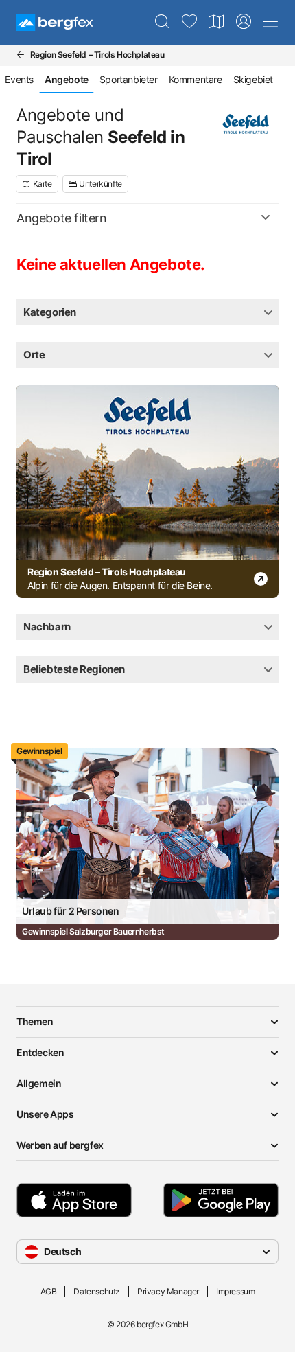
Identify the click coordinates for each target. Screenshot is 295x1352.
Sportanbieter (128, 79)
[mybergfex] (243, 22)
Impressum (235, 1291)
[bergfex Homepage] (54, 22)
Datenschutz (96, 1291)
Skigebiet (253, 79)
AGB (48, 1291)
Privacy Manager (168, 1291)
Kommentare (195, 79)
